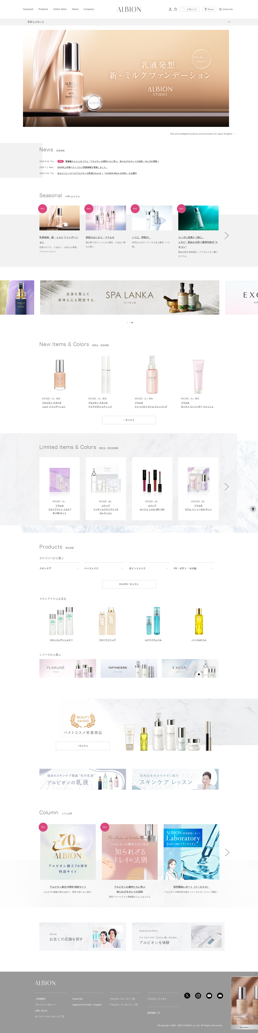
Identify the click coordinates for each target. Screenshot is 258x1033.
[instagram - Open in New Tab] (198, 996)
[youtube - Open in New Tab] (209, 996)
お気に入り (192, 9)
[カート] (175, 10)
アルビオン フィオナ (157, 999)
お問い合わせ (41, 1010)
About (75, 9)
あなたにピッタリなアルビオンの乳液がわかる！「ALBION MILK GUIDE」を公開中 (97, 173)
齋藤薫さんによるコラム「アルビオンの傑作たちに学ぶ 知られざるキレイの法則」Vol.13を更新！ (112, 161)
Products (43, 9)
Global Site (228, 9)
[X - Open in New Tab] (187, 996)
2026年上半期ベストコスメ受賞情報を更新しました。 (82, 167)
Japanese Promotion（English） (87, 1004)
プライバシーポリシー (45, 1004)
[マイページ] (170, 10)
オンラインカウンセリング (47, 1016)
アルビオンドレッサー (120, 999)
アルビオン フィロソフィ (121, 1004)
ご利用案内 (40, 999)
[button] (226, 235)
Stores (211, 9)
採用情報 (151, 1013)
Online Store (60, 9)
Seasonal (28, 9)
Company (89, 9)
